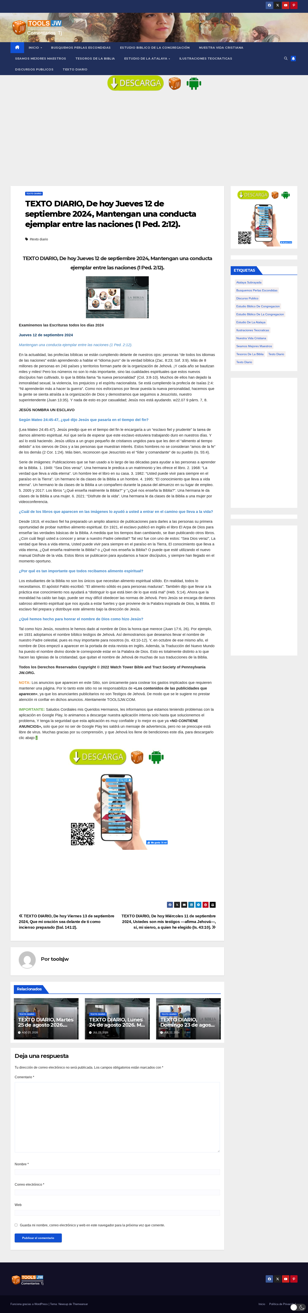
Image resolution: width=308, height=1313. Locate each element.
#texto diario (39, 239)
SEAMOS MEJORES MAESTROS (40, 58)
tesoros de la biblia (250, 354)
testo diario (276, 354)
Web (18, 1205)
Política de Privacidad (282, 1304)
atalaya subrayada (248, 282)
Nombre (22, 1164)
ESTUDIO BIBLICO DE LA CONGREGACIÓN (155, 48)
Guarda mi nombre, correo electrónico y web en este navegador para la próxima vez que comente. (92, 1225)
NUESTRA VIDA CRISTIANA (221, 48)
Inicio (34, 48)
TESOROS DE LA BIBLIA (95, 58)
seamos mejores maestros (254, 346)
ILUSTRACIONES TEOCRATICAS (205, 58)
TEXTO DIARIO (75, 69)
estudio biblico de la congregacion (260, 314)
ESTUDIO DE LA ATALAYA (146, 58)
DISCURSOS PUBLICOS (34, 69)
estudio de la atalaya (250, 322)
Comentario (24, 1077)
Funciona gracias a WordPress (29, 1304)
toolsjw (60, 959)
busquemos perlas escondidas (256, 290)
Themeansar (80, 1304)
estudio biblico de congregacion (258, 306)
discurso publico (247, 298)
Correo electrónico (29, 1184)
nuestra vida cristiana (251, 338)
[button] (285, 58)
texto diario (244, 362)
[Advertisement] (154, 141)
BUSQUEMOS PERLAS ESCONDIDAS (81, 48)
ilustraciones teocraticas (252, 330)
